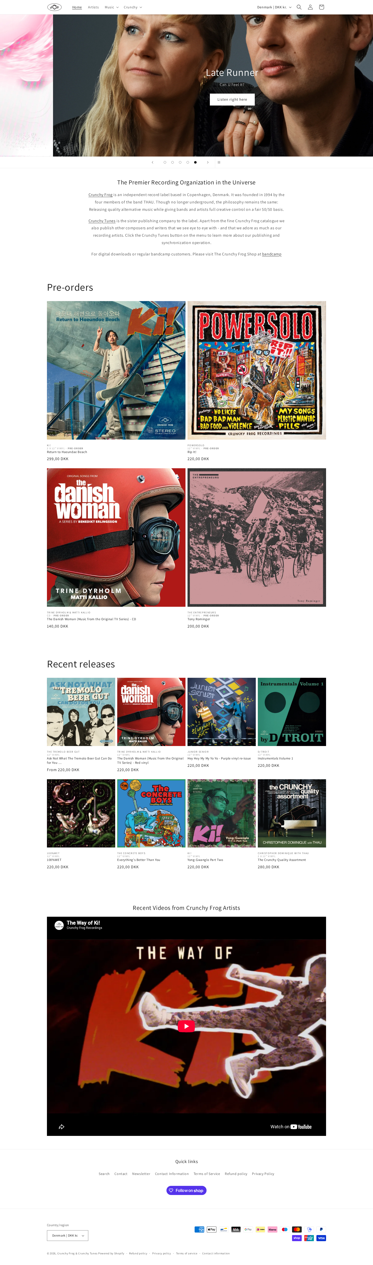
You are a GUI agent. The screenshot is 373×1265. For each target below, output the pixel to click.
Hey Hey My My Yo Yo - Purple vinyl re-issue (219, 758)
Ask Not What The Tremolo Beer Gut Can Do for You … (79, 760)
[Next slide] (207, 162)
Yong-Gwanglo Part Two (205, 860)
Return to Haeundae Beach (67, 452)
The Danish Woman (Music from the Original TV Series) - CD (91, 619)
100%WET (54, 860)
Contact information (216, 1253)
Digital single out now (242, 96)
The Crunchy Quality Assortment (282, 860)
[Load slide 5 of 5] (195, 162)
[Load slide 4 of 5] (188, 162)
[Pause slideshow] (220, 162)
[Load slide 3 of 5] (180, 162)
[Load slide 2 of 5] (172, 162)
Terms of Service (207, 1173)
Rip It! (192, 452)
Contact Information (172, 1173)
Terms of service (186, 1253)
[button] (111, 7)
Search (104, 1173)
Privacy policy (161, 1253)
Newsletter (141, 1173)
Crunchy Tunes (102, 220)
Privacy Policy (263, 1173)
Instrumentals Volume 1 (275, 758)
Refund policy (236, 1173)
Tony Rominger (199, 619)
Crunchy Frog (101, 194)
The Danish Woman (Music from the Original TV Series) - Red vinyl (150, 760)
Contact (120, 1173)
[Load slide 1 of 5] (165, 162)
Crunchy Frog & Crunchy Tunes (77, 1253)
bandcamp (272, 254)
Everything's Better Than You (138, 860)
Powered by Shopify (111, 1253)
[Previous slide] (152, 162)
